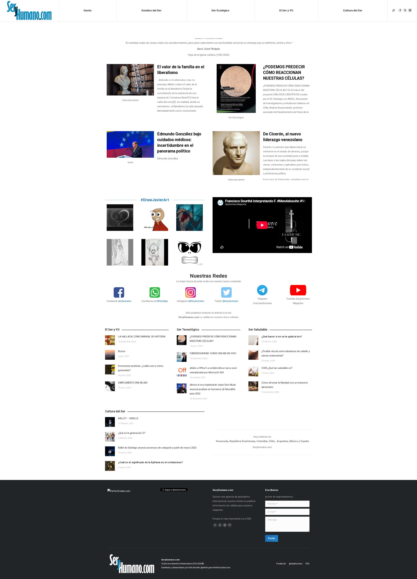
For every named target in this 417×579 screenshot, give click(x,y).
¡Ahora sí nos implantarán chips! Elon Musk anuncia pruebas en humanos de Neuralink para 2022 (213, 389)
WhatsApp (162, 301)
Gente (130, 162)
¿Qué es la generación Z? (131, 433)
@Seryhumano (196, 301)
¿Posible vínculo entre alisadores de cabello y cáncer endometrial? (285, 353)
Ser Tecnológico (236, 117)
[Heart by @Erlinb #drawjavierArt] (120, 217)
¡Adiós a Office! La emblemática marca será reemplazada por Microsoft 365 (213, 370)
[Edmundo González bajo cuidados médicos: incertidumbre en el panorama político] (130, 144)
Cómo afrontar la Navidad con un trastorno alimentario (284, 385)
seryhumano (124, 301)
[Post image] (110, 340)
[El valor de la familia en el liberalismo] (130, 79)
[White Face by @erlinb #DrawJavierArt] (189, 252)
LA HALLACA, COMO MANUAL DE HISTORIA (141, 336)
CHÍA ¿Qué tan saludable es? (276, 368)
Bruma (121, 351)
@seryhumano (230, 301)
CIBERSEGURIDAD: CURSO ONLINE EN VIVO (214, 353)
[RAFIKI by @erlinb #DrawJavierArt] (189, 217)
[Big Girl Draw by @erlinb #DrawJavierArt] (120, 252)
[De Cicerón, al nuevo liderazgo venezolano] (236, 153)
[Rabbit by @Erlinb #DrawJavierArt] (154, 252)
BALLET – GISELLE (128, 418)
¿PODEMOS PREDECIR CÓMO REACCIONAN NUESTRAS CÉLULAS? (284, 73)
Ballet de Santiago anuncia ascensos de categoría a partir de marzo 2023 (157, 447)
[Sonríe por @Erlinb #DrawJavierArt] (154, 217)
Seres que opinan (130, 100)
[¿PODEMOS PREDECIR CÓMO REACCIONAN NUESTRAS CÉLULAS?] (236, 88)
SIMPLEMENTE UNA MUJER (132, 382)
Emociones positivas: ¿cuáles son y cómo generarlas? (140, 368)
